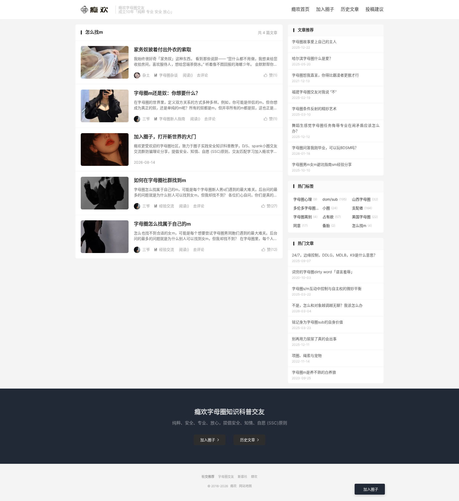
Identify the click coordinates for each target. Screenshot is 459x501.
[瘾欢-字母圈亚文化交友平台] (94, 9)
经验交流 (164, 206)
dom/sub (334, 199)
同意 (300, 225)
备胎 (328, 225)
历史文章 (350, 9)
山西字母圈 (365, 199)
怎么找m (362, 225)
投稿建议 (375, 9)
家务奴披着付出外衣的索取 (162, 49)
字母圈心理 (305, 199)
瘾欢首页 (300, 9)
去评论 (202, 75)
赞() (270, 75)
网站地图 (245, 486)
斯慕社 (242, 477)
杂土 (146, 75)
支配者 (362, 208)
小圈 (329, 208)
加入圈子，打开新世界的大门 (165, 137)
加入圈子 (325, 9)
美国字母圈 (365, 216)
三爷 (146, 118)
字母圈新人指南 (169, 118)
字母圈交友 (226, 477)
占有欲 (331, 216)
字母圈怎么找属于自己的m (162, 224)
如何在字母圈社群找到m (160, 180)
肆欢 (254, 477)
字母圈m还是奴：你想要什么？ (167, 93)
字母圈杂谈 (166, 75)
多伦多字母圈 (306, 208)
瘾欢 (233, 486)
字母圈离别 (305, 216)
